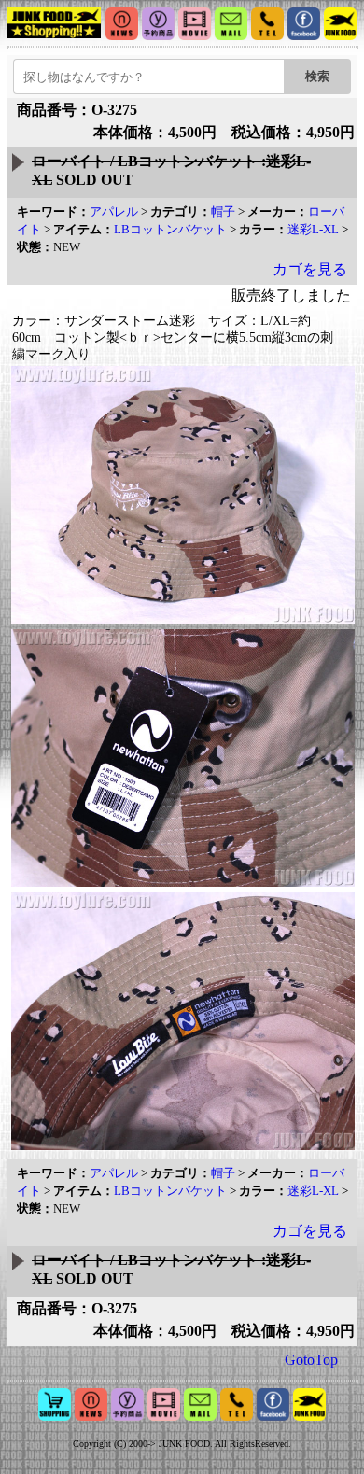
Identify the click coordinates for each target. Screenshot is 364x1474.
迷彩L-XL (313, 229)
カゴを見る (310, 269)
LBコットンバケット (170, 229)
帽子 (223, 211)
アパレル (114, 211)
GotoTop (311, 1360)
